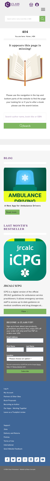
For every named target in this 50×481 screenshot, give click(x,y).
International (8, 445)
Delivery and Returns (12, 433)
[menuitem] (42, 9)
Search (26, 125)
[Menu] (42, 9)
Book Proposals (10, 400)
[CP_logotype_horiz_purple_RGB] (12, 4)
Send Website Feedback (13, 449)
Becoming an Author (11, 404)
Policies (7, 437)
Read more (11, 212)
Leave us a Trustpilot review (14, 412)
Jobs (6, 429)
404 (25, 31)
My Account (8, 392)
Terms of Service (17, 367)
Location (10, 355)
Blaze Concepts (30, 469)
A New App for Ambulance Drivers (22, 205)
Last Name (30, 346)
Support (7, 425)
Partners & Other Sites (12, 396)
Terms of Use (9, 441)
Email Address (12, 337)
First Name (11, 346)
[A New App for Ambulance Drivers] (25, 185)
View (23, 311)
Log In (6, 389)
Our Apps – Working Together (15, 408)
